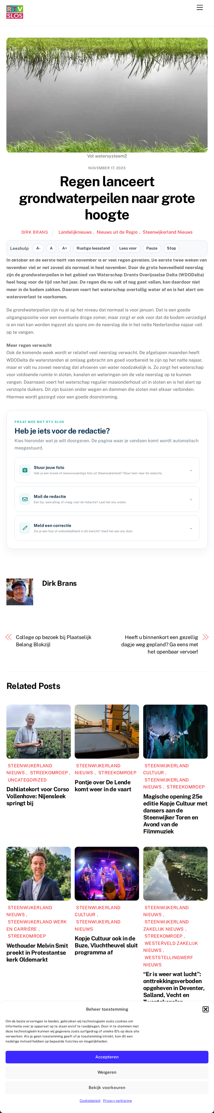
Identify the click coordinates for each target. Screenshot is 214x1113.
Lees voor (128, 248)
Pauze (151, 248)
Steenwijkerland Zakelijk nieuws (166, 925)
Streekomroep (49, 772)
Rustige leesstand (93, 248)
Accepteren (107, 1056)
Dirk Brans (34, 232)
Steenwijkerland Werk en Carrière (36, 925)
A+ (64, 248)
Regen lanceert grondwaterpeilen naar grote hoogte (107, 197)
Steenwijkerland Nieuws (168, 232)
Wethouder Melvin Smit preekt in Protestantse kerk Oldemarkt (37, 952)
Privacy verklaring (117, 1101)
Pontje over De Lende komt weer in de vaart (103, 786)
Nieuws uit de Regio (117, 232)
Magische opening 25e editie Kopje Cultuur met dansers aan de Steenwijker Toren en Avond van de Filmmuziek (175, 814)
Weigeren (107, 1072)
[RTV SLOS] (14, 16)
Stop (171, 248)
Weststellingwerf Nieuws (168, 961)
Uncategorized (27, 780)
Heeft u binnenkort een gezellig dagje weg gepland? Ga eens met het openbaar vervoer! (159, 644)
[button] (205, 1009)
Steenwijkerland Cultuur (166, 769)
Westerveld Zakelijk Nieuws (170, 947)
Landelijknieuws (75, 232)
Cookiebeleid (90, 1101)
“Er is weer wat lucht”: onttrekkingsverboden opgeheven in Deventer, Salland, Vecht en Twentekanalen (174, 988)
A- (38, 248)
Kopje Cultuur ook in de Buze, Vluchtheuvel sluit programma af (106, 945)
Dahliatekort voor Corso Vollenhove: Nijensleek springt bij (37, 796)
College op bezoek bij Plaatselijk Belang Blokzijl (53, 640)
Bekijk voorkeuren (107, 1087)
